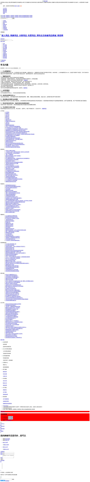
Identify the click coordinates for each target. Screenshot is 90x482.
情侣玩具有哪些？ (9, 319)
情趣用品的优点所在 (9, 264)
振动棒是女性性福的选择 (10, 288)
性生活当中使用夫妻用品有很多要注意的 (14, 143)
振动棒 (4, 50)
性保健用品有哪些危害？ (10, 136)
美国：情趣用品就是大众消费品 (12, 231)
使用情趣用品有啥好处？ (10, 185)
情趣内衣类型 (8, 119)
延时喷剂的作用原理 (9, 221)
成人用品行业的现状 (9, 245)
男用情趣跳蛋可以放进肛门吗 (11, 309)
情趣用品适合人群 (9, 223)
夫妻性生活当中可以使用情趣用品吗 (13, 284)
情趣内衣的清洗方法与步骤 (11, 278)
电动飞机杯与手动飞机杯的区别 (12, 167)
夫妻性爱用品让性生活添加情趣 (12, 210)
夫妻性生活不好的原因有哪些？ (12, 292)
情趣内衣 (5, 24)
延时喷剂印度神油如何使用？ (11, 217)
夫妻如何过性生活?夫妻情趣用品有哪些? (14, 162)
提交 (2, 459)
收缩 (4, 411)
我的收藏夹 (7, 438)
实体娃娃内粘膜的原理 (10, 176)
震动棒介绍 (7, 222)
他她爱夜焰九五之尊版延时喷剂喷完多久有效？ (15, 130)
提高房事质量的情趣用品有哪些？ (12, 311)
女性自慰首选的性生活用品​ (11, 323)
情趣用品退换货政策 (9, 125)
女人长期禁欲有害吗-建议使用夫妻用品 (13, 179)
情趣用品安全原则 (9, 190)
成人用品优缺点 (8, 233)
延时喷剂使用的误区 (9, 247)
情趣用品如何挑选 (9, 332)
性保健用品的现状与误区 (10, 173)
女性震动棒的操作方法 (10, 239)
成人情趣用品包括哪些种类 (11, 215)
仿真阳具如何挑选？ (9, 325)
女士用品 (5, 46)
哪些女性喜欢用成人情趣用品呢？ (12, 290)
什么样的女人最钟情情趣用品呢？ (12, 240)
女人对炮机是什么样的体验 (11, 180)
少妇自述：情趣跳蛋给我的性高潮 (12, 306)
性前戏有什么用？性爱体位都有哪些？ (13, 198)
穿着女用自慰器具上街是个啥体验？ (13, 155)
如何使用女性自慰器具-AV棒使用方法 (13, 337)
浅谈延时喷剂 (6, 401)
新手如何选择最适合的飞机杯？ (12, 205)
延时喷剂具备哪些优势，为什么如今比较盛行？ (15, 252)
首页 (4, 43)
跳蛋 (4, 23)
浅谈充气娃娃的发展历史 (10, 255)
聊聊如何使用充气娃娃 (10, 260)
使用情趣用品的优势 (9, 268)
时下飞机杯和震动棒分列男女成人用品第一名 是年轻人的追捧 (18, 200)
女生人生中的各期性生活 (10, 259)
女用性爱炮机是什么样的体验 (11, 269)
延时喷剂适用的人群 (9, 249)
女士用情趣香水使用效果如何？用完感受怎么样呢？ (16, 129)
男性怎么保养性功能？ (10, 212)
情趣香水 (5, 27)
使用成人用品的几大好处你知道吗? (13, 209)
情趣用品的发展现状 (7, 403)
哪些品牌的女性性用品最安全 (11, 314)
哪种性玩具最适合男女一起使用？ (12, 307)
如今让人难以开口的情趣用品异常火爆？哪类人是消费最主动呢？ (19, 281)
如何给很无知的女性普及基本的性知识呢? (14, 250)
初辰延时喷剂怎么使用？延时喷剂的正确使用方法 (16, 132)
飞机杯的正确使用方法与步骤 (11, 163)
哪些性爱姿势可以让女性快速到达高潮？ (14, 322)
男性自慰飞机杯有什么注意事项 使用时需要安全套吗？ (17, 263)
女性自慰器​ (7, 189)
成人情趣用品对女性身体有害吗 (12, 171)
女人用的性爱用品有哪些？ (11, 315)
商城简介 (7, 113)
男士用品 (5, 44)
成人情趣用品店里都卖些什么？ (12, 295)
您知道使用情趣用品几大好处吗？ (12, 236)
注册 (18, 5)
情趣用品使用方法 (9, 226)
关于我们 (7, 112)
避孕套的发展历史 (9, 141)
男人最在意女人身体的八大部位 (12, 218)
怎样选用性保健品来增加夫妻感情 (12, 147)
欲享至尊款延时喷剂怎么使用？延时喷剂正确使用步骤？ (17, 131)
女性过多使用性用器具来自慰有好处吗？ (14, 297)
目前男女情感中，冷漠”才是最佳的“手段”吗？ (15, 246)
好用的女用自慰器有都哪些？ (11, 254)
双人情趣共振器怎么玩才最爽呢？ (12, 135)
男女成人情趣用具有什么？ (11, 274)
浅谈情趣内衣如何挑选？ (10, 305)
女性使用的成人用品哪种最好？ (12, 277)
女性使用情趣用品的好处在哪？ (12, 267)
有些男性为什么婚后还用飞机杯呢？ (13, 296)
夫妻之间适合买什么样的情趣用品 (12, 282)
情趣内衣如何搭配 (9, 279)
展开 (1, 411)
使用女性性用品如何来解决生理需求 (13, 303)
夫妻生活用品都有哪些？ (10, 194)
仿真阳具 (5, 28)
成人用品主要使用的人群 (10, 243)
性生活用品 (7, 227)
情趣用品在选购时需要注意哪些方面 (13, 251)
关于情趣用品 (6, 398)
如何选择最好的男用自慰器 (11, 177)
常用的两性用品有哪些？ (10, 310)
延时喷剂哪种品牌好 (9, 172)
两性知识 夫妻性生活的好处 (11, 283)
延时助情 (5, 48)
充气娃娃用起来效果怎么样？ (11, 196)
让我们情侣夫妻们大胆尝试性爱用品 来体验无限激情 (16, 299)
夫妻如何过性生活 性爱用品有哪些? (13, 291)
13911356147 (5, 405)
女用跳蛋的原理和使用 (10, 195)
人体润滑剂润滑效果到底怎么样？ (12, 207)
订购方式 (7, 122)
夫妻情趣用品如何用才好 (10, 331)
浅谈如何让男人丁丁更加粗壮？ (12, 320)
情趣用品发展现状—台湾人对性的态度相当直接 (15, 230)
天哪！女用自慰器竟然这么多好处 (12, 192)
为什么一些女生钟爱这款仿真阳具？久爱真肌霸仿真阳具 (17, 256)
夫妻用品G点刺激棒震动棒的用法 (12, 237)
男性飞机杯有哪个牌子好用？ (11, 175)
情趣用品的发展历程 (9, 228)
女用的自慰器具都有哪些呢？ (11, 275)
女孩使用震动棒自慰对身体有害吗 (12, 138)
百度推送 (7, 480)
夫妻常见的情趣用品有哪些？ (11, 313)
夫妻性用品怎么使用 (9, 168)
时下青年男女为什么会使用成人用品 (13, 127)
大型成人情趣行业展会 (10, 150)
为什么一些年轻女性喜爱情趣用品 (12, 126)
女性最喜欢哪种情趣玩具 (10, 300)
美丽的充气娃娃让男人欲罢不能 (12, 293)
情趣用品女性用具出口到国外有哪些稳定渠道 (15, 201)
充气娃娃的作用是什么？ (10, 170)
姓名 (1, 452)
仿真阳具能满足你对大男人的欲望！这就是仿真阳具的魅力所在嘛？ (20, 134)
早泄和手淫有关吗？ (9, 164)
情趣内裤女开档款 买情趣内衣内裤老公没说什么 (15, 327)
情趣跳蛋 (5, 54)
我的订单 (7, 440)
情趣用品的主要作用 (9, 232)
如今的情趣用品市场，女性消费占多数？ (14, 139)
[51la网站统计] (2, 480)
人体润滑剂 (5, 29)
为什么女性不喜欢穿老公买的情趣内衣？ (14, 328)
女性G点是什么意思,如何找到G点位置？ (14, 333)
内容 (1, 457)
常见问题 (7, 118)
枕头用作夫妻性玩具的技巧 (11, 187)
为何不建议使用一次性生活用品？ (12, 153)
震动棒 (4, 25)
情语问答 (5, 56)
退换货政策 (5, 394)
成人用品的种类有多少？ (10, 318)
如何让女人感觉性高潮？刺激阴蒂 (12, 258)
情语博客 (5, 57)
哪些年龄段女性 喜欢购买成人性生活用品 (14, 286)
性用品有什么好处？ (9, 208)
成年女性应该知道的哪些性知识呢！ (13, 186)
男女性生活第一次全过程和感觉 (12, 324)
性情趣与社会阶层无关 (10, 121)
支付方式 (7, 114)
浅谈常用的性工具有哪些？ (11, 334)
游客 (21, 5)
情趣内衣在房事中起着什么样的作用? (13, 262)
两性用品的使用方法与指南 (11, 336)
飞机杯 (4, 20)
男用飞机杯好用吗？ (9, 157)
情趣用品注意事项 (9, 224)
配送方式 (7, 117)
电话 (1, 454)
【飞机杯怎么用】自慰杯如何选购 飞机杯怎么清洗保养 (17, 151)
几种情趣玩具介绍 (9, 235)
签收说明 (7, 123)
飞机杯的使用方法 (9, 219)
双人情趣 (5, 47)
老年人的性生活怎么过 (10, 287)
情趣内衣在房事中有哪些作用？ (12, 203)
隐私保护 (7, 116)
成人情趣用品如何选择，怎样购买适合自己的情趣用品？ (17, 158)
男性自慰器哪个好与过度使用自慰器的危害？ (15, 144)
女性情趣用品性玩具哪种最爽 (11, 316)
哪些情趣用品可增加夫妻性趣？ (12, 265)
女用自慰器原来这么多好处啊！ (12, 159)
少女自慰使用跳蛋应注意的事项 (12, 166)
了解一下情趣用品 (9, 154)
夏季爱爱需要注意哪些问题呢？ (12, 329)
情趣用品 (26, 80)
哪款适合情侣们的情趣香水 (11, 191)
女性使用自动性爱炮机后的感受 (12, 271)
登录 (15, 5)
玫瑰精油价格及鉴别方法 (10, 140)
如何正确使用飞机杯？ (10, 160)
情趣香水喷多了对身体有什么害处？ (13, 204)
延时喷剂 (5, 21)
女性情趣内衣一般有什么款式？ (12, 145)
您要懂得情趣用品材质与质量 (11, 199)
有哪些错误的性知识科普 (10, 181)
